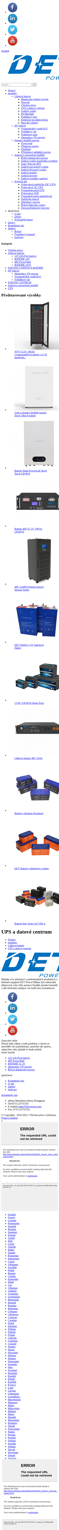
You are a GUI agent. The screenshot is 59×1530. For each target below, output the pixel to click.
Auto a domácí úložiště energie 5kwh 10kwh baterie (30, 414)
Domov (12, 939)
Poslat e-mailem (9, 1118)
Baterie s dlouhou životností (28, 813)
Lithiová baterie (16, 945)
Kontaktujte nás (9, 1095)
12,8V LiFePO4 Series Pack (29, 703)
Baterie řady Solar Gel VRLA (30, 923)
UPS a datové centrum (19, 948)
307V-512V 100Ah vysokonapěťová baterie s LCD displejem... (30, 354)
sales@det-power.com (30, 1106)
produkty (12, 942)
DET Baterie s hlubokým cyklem (31, 868)
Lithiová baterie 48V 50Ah (28, 758)
